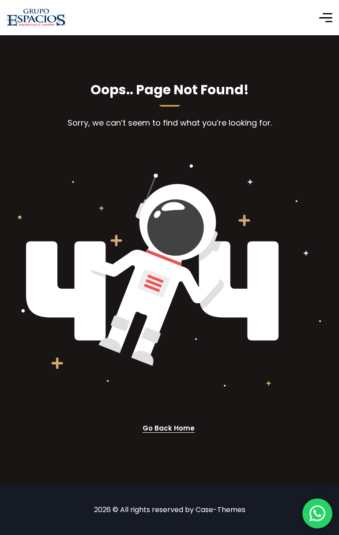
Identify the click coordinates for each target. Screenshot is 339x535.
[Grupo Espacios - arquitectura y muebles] (36, 17)
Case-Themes (220, 510)
